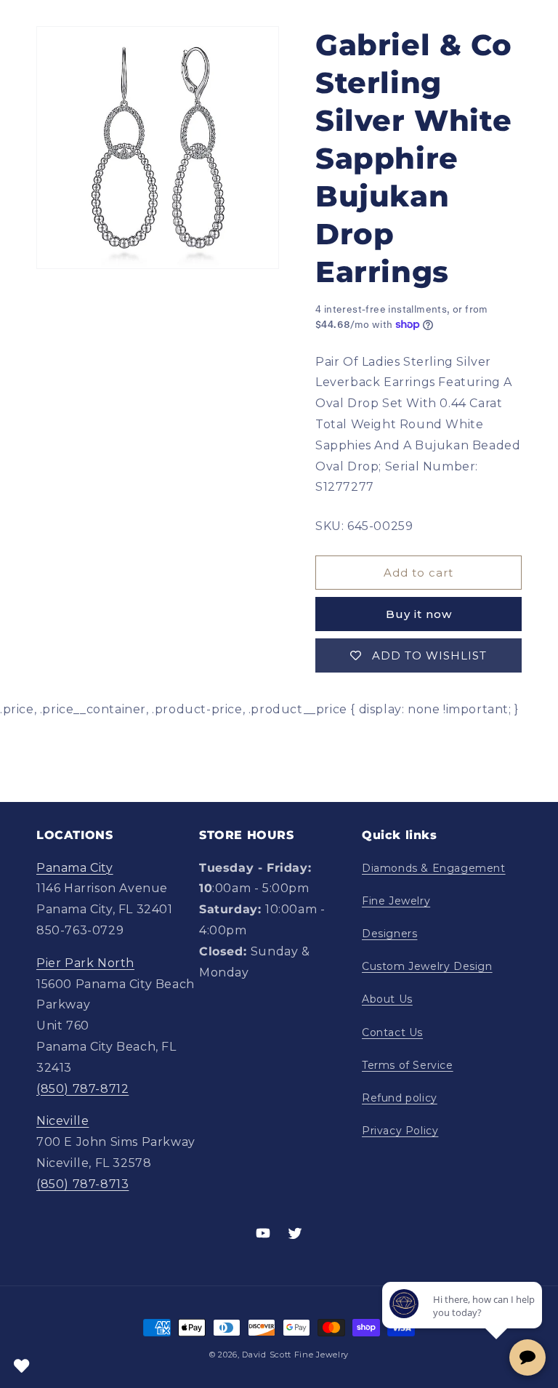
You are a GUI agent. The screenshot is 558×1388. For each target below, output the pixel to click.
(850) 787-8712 (82, 1089)
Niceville (62, 1121)
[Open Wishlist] (21, 1366)
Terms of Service (407, 1065)
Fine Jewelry (396, 900)
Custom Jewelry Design (427, 966)
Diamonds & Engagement (434, 868)
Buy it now (419, 614)
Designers (389, 933)
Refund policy (399, 1097)
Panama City (74, 868)
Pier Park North (85, 963)
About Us (387, 999)
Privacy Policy (400, 1130)
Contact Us (392, 1032)
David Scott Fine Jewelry (295, 1354)
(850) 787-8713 (82, 1184)
